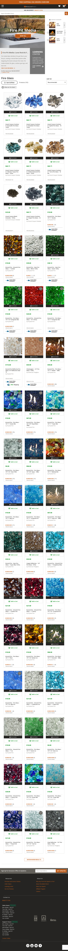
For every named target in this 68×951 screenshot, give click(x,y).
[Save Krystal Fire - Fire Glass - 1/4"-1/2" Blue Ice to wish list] (19, 673)
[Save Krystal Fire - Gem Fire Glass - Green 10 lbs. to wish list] (62, 238)
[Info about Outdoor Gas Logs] (47, 33)
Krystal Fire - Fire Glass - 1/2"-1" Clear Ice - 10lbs (55, 517)
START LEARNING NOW (37, 66)
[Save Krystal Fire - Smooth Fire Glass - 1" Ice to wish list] (19, 720)
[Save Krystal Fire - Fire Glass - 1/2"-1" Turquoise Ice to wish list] (41, 487)
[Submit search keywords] (66, 13)
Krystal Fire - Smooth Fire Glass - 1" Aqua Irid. (55, 703)
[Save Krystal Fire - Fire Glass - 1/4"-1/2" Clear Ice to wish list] (62, 720)
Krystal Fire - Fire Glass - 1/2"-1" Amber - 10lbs (55, 369)
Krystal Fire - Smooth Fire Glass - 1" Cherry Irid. (12, 796)
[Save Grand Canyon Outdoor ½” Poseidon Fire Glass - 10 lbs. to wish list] (41, 95)
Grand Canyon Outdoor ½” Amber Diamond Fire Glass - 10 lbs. (33, 172)
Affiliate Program (40, 889)
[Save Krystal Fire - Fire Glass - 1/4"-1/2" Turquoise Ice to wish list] (62, 580)
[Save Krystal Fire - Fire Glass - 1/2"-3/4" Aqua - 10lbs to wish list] (41, 441)
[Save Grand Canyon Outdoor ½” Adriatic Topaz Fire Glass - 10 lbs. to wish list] (19, 141)
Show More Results (34, 860)
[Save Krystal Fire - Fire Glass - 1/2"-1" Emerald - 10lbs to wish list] (62, 627)
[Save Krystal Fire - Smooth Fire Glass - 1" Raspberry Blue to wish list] (62, 534)
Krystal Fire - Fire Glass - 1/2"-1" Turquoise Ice (33, 517)
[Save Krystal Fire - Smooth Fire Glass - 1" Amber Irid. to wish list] (19, 580)
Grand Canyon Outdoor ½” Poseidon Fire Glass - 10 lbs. (33, 126)
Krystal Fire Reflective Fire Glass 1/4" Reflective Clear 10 (12, 370)
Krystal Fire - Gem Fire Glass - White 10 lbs (32, 268)
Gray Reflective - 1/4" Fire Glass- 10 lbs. (55, 843)
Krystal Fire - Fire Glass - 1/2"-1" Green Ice (33, 750)
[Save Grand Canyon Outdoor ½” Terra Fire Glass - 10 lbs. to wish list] (62, 141)
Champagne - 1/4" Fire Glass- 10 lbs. (32, 369)
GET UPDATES (61, 871)
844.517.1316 (6, 72)
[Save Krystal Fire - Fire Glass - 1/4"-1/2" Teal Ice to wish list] (41, 813)
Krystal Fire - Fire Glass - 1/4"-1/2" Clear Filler (12, 471)
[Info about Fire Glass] (47, 25)
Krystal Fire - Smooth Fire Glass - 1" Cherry (33, 610)
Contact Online (6, 938)
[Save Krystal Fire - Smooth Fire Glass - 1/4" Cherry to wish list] (41, 288)
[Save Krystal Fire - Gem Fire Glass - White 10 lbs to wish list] (41, 238)
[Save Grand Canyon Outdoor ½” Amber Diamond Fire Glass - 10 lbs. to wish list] (41, 141)
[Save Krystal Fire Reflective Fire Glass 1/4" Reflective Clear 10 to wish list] (19, 339)
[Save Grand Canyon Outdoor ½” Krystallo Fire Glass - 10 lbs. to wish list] (19, 95)
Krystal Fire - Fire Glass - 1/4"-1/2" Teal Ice (33, 843)
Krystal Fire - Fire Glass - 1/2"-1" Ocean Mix (12, 423)
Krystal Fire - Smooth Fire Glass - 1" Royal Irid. (12, 843)
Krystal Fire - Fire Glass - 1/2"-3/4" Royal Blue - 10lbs (33, 424)
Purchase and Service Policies (12, 881)
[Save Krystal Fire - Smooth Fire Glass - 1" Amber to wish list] (19, 238)
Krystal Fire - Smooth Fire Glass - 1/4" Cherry (33, 318)
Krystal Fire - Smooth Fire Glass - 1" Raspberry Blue (55, 564)
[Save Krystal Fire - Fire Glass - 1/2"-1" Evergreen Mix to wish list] (62, 288)
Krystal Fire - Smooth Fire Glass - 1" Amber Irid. (12, 610)
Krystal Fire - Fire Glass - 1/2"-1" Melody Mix (55, 471)
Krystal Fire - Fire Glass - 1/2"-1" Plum (12, 657)
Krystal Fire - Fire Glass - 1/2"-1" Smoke (55, 217)
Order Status (8, 884)
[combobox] (34, 13)
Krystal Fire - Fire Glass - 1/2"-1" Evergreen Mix (55, 318)
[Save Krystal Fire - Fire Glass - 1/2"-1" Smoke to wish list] (62, 187)
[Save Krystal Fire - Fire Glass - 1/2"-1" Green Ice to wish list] (41, 720)
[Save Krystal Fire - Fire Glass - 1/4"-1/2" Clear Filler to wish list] (19, 441)
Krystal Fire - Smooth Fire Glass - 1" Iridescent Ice (33, 703)
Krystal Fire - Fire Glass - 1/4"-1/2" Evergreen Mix (12, 318)
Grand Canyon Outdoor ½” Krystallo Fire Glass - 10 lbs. (12, 126)
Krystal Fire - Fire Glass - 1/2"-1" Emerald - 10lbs (55, 657)
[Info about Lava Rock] (47, 40)
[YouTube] (32, 946)
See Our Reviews (9, 889)
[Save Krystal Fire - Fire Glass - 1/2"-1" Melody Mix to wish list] (62, 441)
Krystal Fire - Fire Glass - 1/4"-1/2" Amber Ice (33, 657)
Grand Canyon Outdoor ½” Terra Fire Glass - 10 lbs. (54, 172)
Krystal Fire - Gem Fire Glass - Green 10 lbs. (54, 268)
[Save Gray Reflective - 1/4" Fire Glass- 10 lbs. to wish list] (62, 813)
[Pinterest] (36, 946)
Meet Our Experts (41, 886)
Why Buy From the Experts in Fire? (45, 881)
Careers (38, 891)
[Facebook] (40, 946)
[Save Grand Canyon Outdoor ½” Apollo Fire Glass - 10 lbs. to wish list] (62, 95)
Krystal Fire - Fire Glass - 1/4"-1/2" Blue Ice (12, 703)
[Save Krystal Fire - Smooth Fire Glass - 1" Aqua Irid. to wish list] (62, 673)
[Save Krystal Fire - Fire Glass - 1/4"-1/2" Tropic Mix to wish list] (62, 766)
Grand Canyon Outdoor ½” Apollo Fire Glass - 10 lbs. (54, 126)
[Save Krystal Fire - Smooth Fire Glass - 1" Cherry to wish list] (41, 580)
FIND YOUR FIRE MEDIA (7, 68)
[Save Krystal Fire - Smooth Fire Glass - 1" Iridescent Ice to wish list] (41, 673)
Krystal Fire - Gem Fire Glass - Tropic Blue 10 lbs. (12, 564)
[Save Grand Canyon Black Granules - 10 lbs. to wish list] (19, 187)
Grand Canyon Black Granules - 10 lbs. (11, 217)
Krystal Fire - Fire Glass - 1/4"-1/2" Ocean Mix (33, 796)
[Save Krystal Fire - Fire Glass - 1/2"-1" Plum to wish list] (19, 627)
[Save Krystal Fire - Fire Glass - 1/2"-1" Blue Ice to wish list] (19, 487)
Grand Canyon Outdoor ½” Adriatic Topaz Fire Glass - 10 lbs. (12, 172)
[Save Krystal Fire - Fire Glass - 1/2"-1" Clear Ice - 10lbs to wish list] (62, 487)
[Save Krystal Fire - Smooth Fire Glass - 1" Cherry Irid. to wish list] (19, 766)
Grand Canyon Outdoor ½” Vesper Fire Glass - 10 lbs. (33, 218)
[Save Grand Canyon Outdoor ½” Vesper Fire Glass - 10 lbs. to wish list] (41, 187)
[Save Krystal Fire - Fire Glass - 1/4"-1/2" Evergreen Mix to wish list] (19, 288)
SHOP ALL (23, 36)
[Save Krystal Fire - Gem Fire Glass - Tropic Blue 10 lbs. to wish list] (19, 534)
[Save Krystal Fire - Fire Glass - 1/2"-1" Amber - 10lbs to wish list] (62, 339)
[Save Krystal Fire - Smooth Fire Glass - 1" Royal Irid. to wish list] (19, 813)
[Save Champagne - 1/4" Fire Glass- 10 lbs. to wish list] (41, 339)
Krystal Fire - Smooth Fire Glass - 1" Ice (12, 750)
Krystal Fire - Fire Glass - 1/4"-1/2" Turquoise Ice (55, 610)
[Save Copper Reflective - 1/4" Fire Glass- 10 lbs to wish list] (41, 534)
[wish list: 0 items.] (59, 6)
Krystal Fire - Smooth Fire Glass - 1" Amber (12, 268)
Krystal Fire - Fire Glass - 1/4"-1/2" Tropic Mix (55, 796)
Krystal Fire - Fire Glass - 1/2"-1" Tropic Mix (55, 423)
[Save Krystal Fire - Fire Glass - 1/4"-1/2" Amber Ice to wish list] (41, 627)
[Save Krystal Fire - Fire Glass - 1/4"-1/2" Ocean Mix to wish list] (41, 766)
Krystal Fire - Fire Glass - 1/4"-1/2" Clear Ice (55, 750)
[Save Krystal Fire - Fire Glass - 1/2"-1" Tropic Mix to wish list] (62, 393)
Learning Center (9, 886)
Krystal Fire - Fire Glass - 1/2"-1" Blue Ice (12, 517)
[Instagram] (28, 946)
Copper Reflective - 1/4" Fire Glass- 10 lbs (33, 564)
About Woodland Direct (42, 884)
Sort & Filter (10, 83)
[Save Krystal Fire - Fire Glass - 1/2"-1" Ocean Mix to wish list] (19, 393)
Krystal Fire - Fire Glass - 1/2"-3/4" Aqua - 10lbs (33, 471)
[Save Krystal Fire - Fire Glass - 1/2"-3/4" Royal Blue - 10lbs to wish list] (41, 393)
